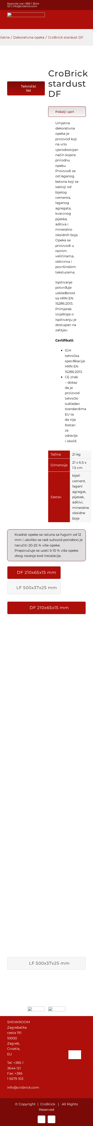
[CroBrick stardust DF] (26, 71)
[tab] (34, 572)
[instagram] (84, 5)
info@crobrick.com (25, 6)
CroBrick (47, 1104)
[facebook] (76, 5)
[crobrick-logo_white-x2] (26, 14)
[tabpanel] (46, 786)
